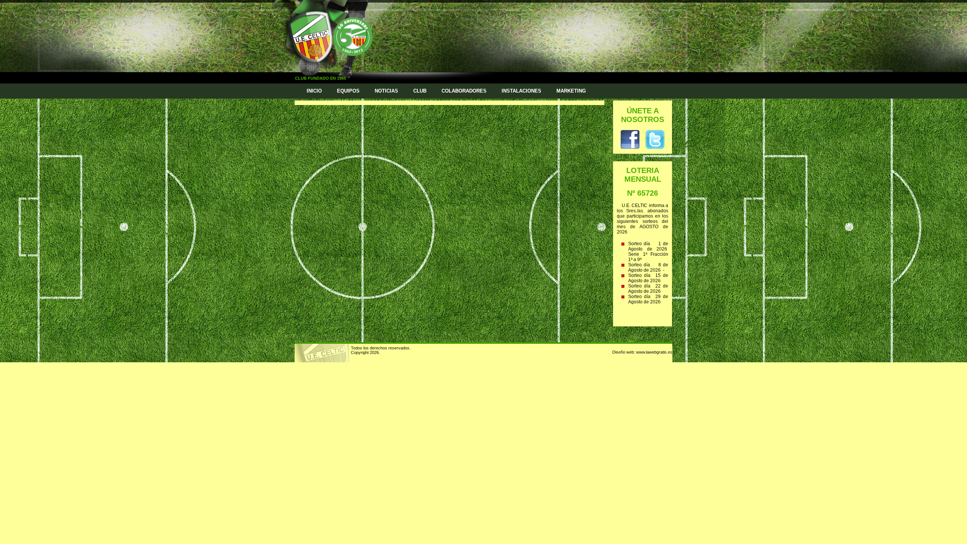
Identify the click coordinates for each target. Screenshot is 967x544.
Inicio (314, 91)
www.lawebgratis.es (654, 352)
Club (419, 91)
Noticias (386, 91)
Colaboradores (464, 91)
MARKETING (571, 91)
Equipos (348, 91)
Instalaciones (521, 91)
